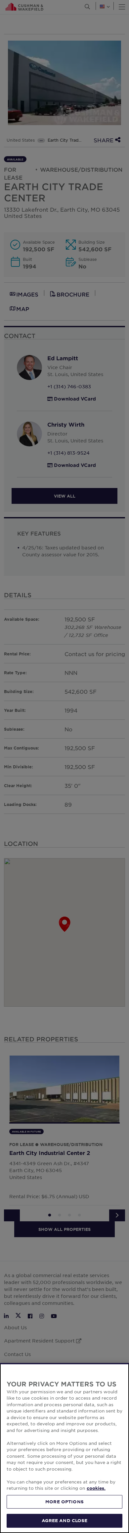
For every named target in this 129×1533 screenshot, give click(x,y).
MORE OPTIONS (64, 1501)
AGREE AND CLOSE (65, 1520)
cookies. (96, 1488)
